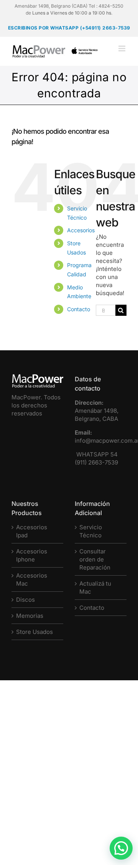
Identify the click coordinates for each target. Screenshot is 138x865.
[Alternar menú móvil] (122, 48)
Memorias (29, 615)
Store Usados (34, 631)
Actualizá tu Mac (95, 587)
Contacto (78, 309)
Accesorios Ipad (31, 531)
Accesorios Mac (31, 579)
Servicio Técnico (90, 531)
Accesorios (81, 230)
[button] (121, 848)
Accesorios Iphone (31, 555)
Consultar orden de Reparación (94, 559)
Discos (25, 599)
